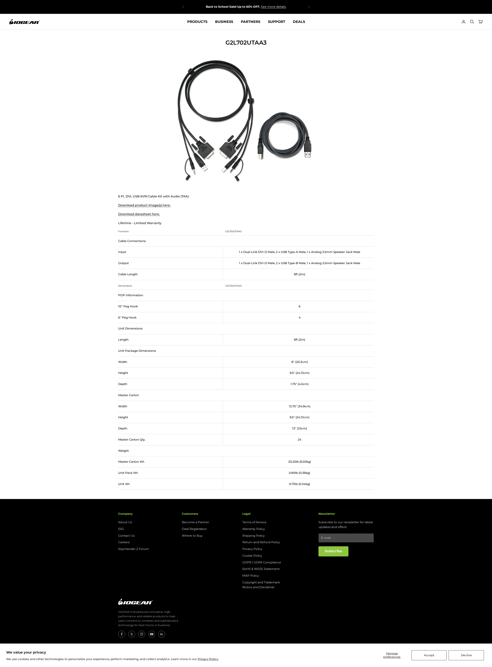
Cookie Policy (252, 555)
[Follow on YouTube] (152, 634)
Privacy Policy (252, 549)
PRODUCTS (197, 22)
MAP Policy (250, 575)
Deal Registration (194, 529)
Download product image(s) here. (144, 205)
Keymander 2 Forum (133, 549)
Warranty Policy (253, 529)
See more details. (273, 6)
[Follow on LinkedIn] (162, 634)
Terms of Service (254, 522)
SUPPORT (276, 22)
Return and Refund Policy (261, 542)
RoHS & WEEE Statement (261, 569)
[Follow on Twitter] (132, 634)
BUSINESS (224, 22)
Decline (466, 655)
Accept (429, 655)
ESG (121, 529)
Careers (124, 542)
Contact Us (126, 535)
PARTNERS (250, 22)
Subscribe (333, 551)
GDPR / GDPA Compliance (261, 562)
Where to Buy (192, 535)
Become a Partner (195, 522)
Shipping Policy (253, 535)
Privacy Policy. (208, 659)
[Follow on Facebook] (122, 634)
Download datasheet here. (139, 214)
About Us (125, 522)
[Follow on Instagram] (142, 634)
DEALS (299, 22)
